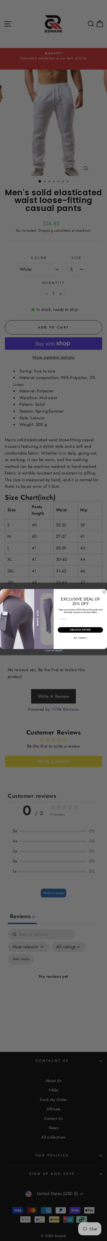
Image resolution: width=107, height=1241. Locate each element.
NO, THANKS (80, 638)
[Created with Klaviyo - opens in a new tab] (53, 650)
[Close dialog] (104, 592)
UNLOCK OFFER (80, 630)
